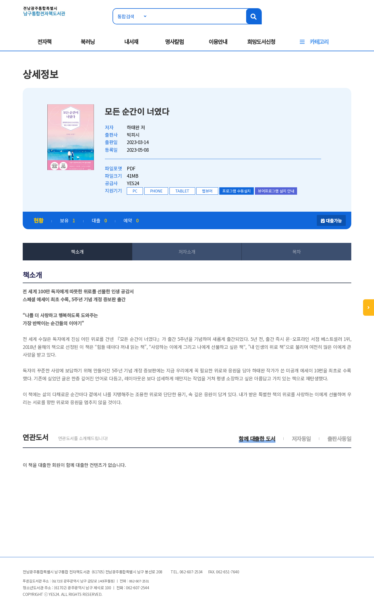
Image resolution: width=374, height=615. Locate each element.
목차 (296, 251)
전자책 (44, 41)
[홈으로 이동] (44, 10)
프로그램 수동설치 (236, 191)
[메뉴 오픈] (368, 307)
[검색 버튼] (253, 16)
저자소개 (187, 251)
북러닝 (88, 41)
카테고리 (319, 41)
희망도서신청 (261, 41)
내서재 (131, 41)
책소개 (77, 251)
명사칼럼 (174, 41)
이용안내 (218, 41)
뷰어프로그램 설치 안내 (276, 191)
